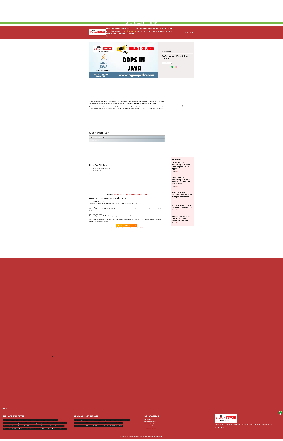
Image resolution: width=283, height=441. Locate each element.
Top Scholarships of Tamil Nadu (10, 428)
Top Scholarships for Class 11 (81, 420)
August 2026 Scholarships (122, 28)
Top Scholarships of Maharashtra (57, 425)
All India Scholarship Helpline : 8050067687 (141, 23)
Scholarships (168, 28)
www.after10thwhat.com (150, 426)
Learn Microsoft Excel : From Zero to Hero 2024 (130, 228)
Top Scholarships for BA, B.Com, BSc (99, 423)
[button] (107, 36)
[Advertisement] (141, 11)
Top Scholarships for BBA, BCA (115, 423)
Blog (170, 31)
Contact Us (130, 33)
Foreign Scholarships (66, 411)
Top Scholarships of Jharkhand (60, 423)
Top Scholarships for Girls (233, 411)
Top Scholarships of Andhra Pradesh (11, 420)
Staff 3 (177, 199)
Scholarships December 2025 (142, 411)
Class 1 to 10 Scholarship (18, 411)
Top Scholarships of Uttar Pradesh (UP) (42, 428)
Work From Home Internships (158, 31)
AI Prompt (5, 411)
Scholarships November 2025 (205, 411)
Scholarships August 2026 (128, 411)
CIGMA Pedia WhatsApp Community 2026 (149, 28)
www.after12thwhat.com (150, 428)
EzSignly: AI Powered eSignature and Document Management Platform (182, 195)
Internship (84, 411)
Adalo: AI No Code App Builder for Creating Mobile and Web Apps (180, 218)
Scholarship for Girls (117, 411)
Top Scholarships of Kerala (24, 425)
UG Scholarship (243, 411)
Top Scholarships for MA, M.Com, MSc (83, 425)
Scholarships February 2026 (155, 411)
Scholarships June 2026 (192, 411)
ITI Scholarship (90, 411)
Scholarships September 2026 (220, 411)
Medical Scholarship (99, 411)
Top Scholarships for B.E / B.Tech (82, 423)
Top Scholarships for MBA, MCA (101, 425)
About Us (122, 33)
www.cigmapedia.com (134, 436)
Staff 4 (177, 171)
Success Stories (111, 33)
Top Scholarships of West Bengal (59, 428)
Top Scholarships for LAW (116, 425)
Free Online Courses (129, 31)
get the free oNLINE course (127, 225)
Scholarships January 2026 (169, 411)
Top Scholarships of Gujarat (10, 423)
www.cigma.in (147, 419)
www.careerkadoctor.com (150, 421)
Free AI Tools (141, 31)
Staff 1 (170, 51)
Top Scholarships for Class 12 (96, 420)
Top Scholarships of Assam (26, 420)
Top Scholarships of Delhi (52, 420)
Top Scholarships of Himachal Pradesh (25, 423)
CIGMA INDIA (159, 436)
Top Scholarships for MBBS (110, 420)
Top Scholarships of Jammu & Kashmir (43, 423)
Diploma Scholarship (43, 411)
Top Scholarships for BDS (123, 420)
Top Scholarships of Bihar (39, 420)
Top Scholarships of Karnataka (10, 425)
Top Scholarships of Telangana (25, 428)
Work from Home (252, 411)
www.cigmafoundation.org (150, 423)
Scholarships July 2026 (181, 411)
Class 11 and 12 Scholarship (31, 411)
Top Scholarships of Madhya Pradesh (40, 425)
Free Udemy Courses (113, 31)
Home (108, 28)
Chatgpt (10, 411)
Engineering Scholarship (54, 411)
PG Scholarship (108, 411)
